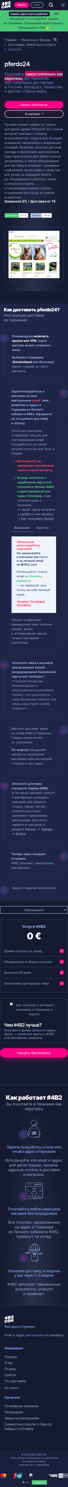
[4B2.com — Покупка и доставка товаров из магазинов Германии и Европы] (6, 5)
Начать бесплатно (34, 105)
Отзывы (10, 1369)
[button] (63, 5)
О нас (9, 1363)
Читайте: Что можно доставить (31, 603)
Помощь (11, 1357)
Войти (37, 4)
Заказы (30, 829)
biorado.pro (43, 1464)
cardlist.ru (27, 514)
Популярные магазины (21, 1406)
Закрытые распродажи (22, 1418)
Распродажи (14, 1412)
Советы (10, 1375)
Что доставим (15, 1381)
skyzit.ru (48, 514)
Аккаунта (56, 1335)
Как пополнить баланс (37, 518)
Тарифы (47, 829)
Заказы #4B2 (38, 788)
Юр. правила (12, 1387)
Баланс (21, 834)
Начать (22, 4)
